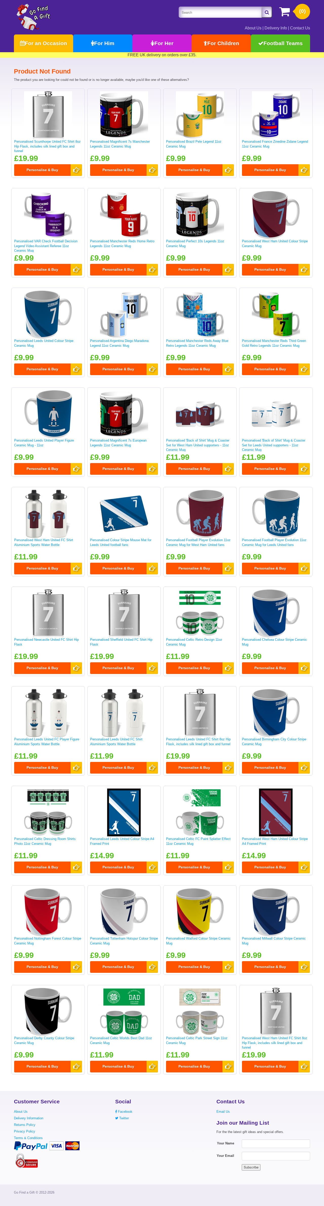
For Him (104, 43)
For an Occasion (46, 43)
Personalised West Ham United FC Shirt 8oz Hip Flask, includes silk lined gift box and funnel (274, 1042)
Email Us (223, 1111)
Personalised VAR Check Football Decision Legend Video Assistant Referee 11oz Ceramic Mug (45, 245)
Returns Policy (24, 1125)
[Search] (266, 12)
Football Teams (283, 43)
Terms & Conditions (28, 1138)
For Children (223, 43)
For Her (163, 43)
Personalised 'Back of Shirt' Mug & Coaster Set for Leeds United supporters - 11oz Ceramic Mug (273, 445)
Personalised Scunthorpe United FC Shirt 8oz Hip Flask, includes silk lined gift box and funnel (47, 146)
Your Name (225, 1143)
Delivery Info (276, 28)
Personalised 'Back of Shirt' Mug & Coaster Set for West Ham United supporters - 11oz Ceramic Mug (197, 445)
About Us (253, 28)
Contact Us (300, 28)
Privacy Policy (24, 1131)
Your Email (225, 1156)
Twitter (123, 1118)
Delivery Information (28, 1118)
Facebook (124, 1111)
